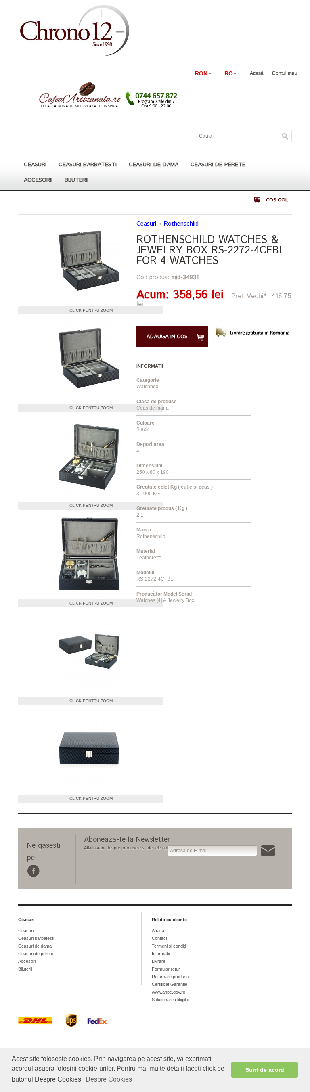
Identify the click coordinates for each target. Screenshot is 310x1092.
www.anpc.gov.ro (168, 991)
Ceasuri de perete (218, 165)
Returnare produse (170, 976)
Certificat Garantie (169, 984)
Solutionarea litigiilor (171, 999)
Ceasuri (35, 165)
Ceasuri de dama (153, 165)
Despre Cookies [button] (109, 1079)
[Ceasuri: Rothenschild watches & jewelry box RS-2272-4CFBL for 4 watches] (89, 261)
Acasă (257, 73)
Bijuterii (76, 180)
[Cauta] (285, 136)
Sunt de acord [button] (264, 1070)
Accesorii (38, 180)
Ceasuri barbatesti (88, 165)
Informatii (161, 953)
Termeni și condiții (169, 945)
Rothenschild (181, 224)
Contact (159, 938)
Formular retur (166, 968)
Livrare (158, 961)
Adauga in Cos (167, 337)
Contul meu (284, 73)
